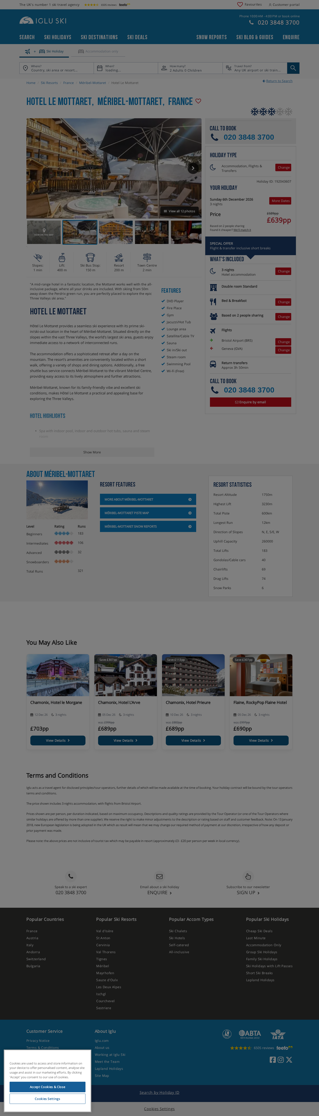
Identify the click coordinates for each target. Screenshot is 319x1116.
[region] (47, 1081)
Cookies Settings (47, 1099)
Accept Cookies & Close (47, 1087)
